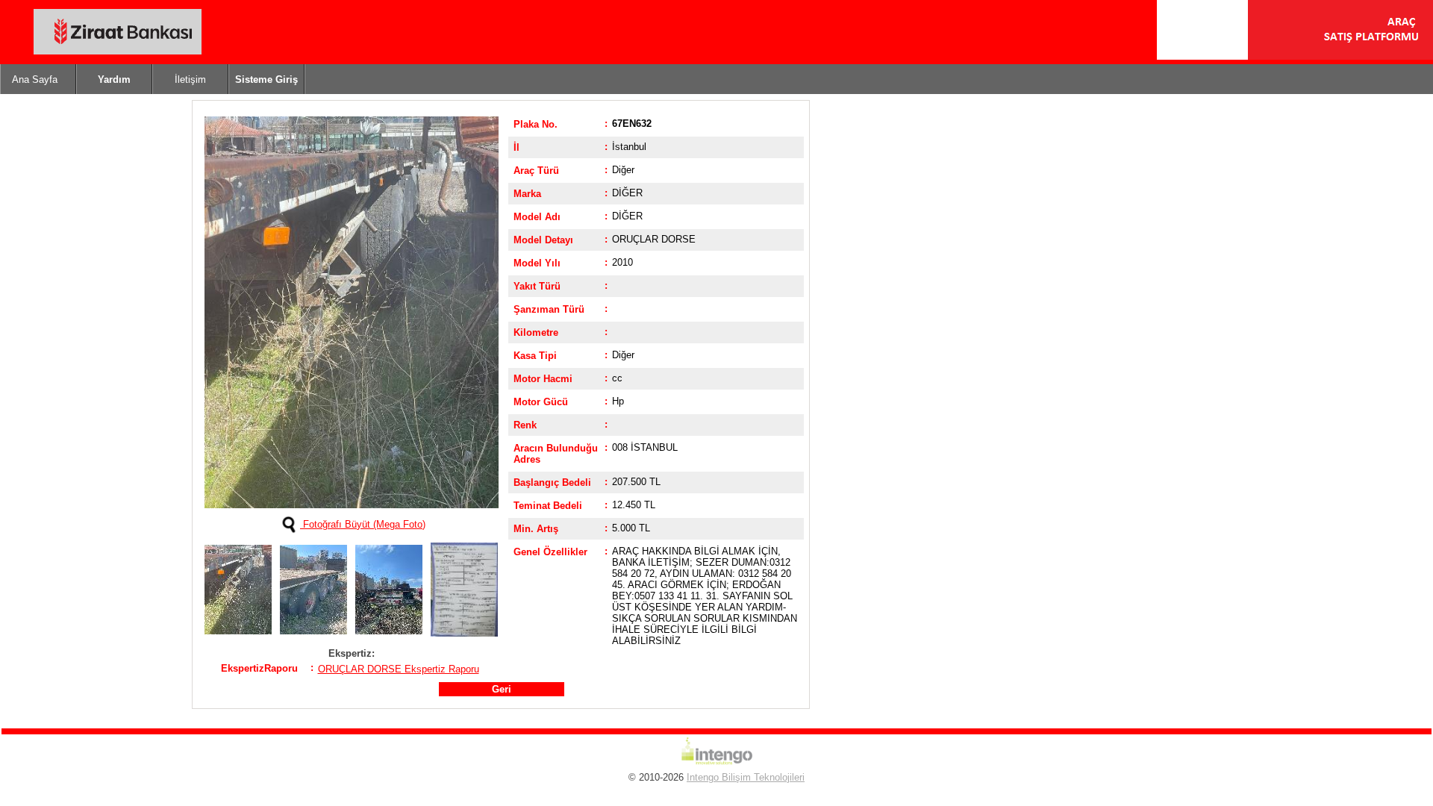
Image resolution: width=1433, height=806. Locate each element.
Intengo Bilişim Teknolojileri (746, 777)
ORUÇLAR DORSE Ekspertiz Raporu (398, 669)
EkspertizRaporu (259, 668)
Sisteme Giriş (266, 79)
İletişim (190, 79)
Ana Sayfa (34, 79)
